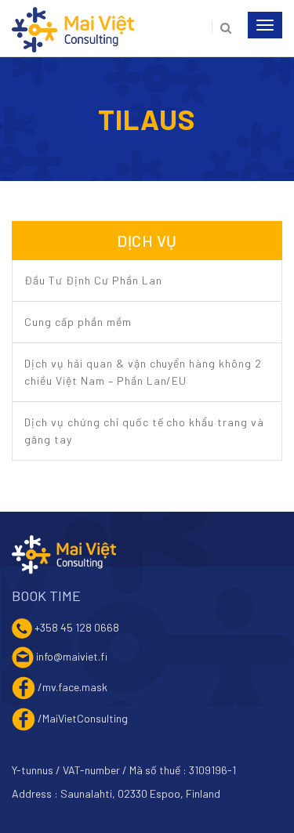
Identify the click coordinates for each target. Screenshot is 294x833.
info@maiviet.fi (71, 655)
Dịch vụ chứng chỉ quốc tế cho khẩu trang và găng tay (144, 430)
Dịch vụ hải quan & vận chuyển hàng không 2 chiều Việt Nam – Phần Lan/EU (143, 372)
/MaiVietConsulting (83, 717)
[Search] (221, 27)
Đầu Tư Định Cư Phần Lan (93, 280)
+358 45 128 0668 (76, 626)
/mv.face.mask (72, 686)
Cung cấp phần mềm (78, 321)
